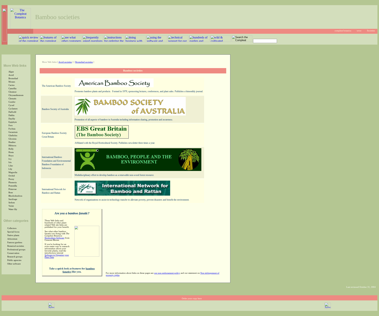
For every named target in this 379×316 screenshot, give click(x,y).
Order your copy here (192, 298)
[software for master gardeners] (51, 308)
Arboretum (12, 239)
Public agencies (14, 260)
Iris (9, 162)
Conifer (11, 102)
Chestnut (12, 92)
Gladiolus (12, 135)
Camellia (12, 88)
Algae (11, 72)
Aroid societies (65, 62)
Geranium (13, 132)
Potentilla (12, 186)
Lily (10, 169)
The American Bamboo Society (56, 85)
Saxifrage (12, 199)
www (359, 31)
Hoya (10, 156)
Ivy (10, 159)
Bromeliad (13, 78)
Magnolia (12, 172)
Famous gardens (14, 242)
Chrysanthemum (15, 95)
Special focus (13, 232)
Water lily (12, 209)
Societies (371, 31)
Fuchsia (11, 129)
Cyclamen (13, 109)
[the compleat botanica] (20, 27)
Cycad (11, 105)
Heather (12, 142)
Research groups (14, 257)
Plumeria (12, 182)
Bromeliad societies (84, 62)
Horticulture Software (54, 238)
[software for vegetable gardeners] (328, 308)
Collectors (11, 228)
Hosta (11, 152)
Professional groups (16, 249)
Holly (11, 149)
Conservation (13, 253)
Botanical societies (15, 246)
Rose (10, 192)
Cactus (11, 85)
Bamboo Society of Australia (55, 109)
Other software (14, 264)
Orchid (11, 176)
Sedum (11, 203)
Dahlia (11, 115)
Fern (10, 125)
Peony (11, 179)
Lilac (10, 166)
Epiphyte (12, 122)
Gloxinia (12, 139)
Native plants (13, 235)
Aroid (11, 75)
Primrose (12, 189)
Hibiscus (12, 145)
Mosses (11, 82)
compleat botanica (343, 31)
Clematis (12, 99)
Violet (11, 206)
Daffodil (12, 112)
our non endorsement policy (167, 273)
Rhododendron (15, 196)
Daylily (11, 119)
